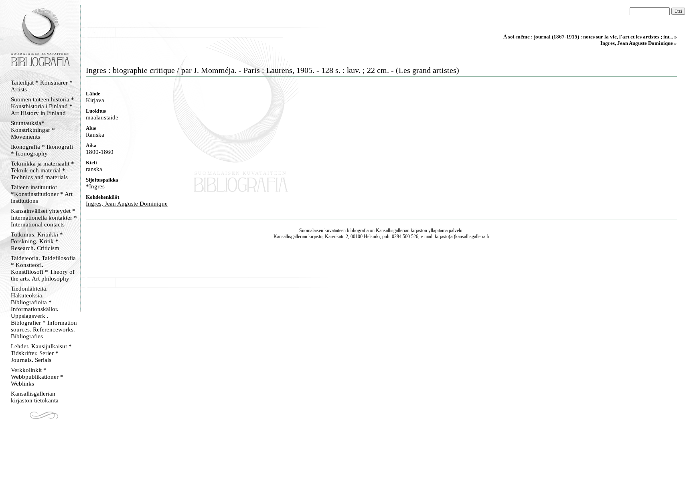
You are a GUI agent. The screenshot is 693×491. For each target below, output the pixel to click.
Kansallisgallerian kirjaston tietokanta (35, 397)
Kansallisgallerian (392, 230)
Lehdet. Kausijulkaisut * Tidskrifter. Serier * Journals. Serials (41, 353)
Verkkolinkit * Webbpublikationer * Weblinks (37, 377)
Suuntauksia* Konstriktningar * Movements (33, 130)
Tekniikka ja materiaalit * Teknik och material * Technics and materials (42, 170)
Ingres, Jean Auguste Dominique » (638, 43)
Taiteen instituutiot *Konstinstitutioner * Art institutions (42, 194)
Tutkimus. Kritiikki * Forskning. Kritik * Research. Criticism (37, 241)
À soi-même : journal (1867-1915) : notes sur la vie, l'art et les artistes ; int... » (590, 37)
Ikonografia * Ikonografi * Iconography (42, 150)
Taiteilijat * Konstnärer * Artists (42, 86)
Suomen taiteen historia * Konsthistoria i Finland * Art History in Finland (42, 106)
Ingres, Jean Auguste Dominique (127, 203)
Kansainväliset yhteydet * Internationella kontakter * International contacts (44, 218)
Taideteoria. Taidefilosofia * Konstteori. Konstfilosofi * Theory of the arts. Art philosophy (43, 268)
